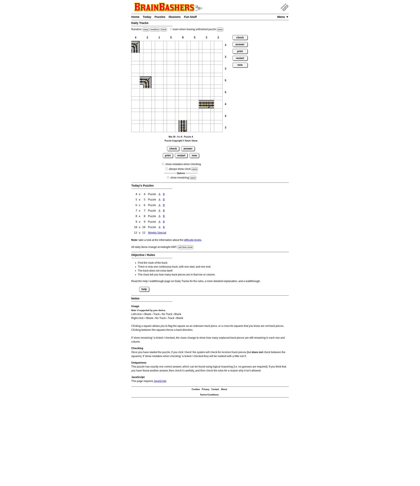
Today (147, 17)
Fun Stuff (190, 17)
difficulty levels (192, 240)
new (194, 155)
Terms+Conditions (209, 394)
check (173, 148)
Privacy (205, 389)
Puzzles (160, 17)
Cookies (196, 389)
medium (155, 29)
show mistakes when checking (183, 164)
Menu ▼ (283, 17)
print (168, 155)
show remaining (179, 177)
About (224, 389)
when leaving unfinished (197, 29)
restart (181, 155)
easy (145, 29)
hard (163, 29)
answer (187, 148)
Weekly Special (157, 232)
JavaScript (160, 381)
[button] (141, 45)
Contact (215, 389)
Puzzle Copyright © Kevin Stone (181, 140)
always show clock (180, 169)
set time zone (185, 247)
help (144, 289)
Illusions (175, 17)
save (220, 29)
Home (135, 17)
